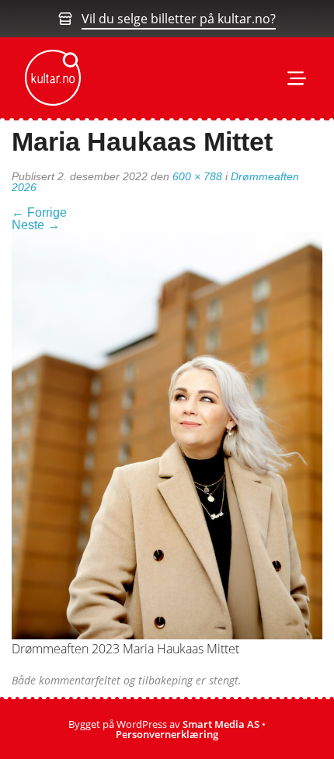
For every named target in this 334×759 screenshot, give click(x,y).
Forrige (39, 212)
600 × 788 (197, 176)
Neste (36, 225)
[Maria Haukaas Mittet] (167, 434)
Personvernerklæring (167, 734)
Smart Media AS (221, 724)
